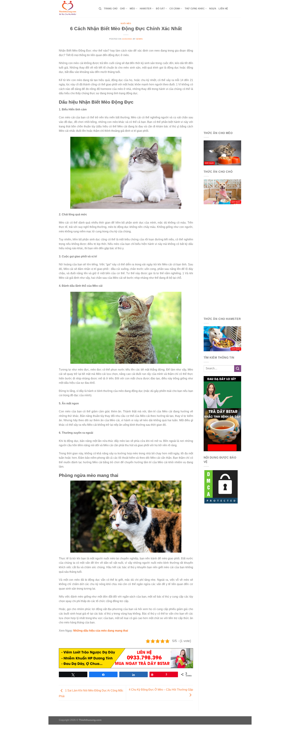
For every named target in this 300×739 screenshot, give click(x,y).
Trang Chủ (110, 8)
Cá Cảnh (174, 8)
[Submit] (237, 368)
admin (139, 39)
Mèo (132, 8)
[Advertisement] (222, 75)
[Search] (100, 8)
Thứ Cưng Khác (195, 8)
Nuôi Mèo (126, 23)
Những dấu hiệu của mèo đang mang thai (100, 630)
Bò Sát (160, 8)
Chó (122, 8)
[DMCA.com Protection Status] (221, 486)
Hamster (145, 8)
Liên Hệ (223, 8)
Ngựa (212, 8)
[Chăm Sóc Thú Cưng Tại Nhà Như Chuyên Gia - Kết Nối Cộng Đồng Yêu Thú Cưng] (76, 8)
